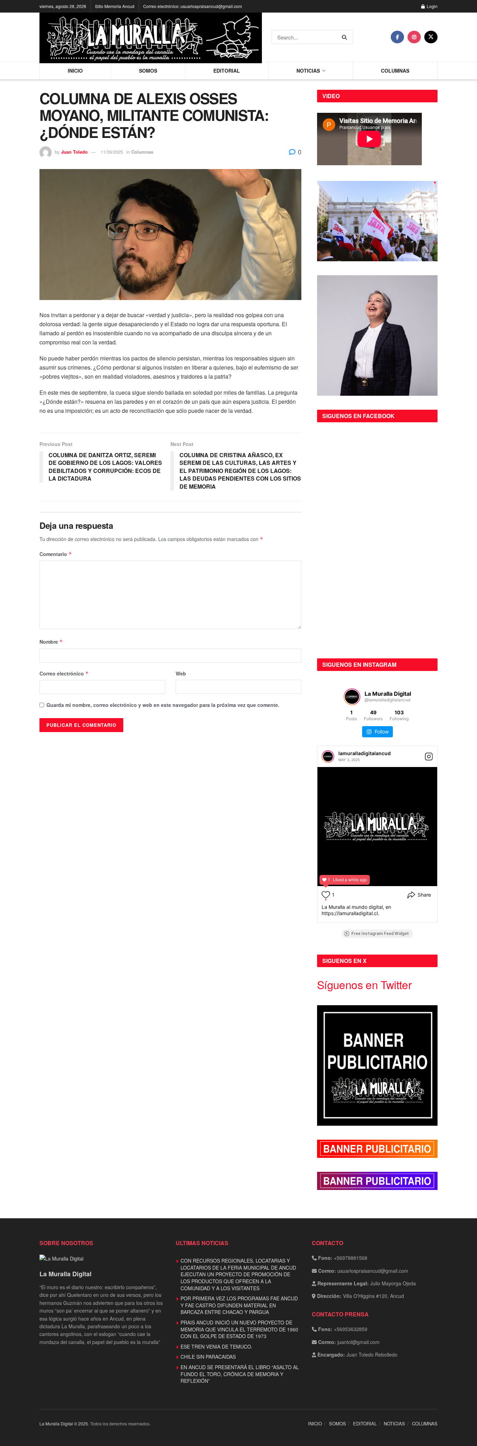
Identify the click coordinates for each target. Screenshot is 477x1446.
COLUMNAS (395, 70)
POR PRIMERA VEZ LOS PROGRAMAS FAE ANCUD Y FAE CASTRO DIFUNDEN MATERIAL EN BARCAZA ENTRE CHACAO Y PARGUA (239, 1305)
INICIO (75, 70)
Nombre (51, 641)
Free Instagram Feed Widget (380, 933)
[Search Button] (345, 37)
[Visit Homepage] (150, 37)
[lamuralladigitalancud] (328, 756)
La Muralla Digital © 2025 (63, 1423)
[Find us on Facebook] (397, 37)
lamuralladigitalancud (364, 753)
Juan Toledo (74, 151)
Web (181, 673)
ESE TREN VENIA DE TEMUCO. (216, 1346)
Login (432, 6)
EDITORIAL (226, 70)
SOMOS (148, 70)
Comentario (55, 553)
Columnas (142, 151)
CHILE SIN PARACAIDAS (208, 1356)
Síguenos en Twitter (364, 984)
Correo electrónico (64, 673)
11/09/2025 (112, 151)
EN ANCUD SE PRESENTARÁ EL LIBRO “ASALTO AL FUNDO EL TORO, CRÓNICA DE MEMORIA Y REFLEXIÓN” (240, 1374)
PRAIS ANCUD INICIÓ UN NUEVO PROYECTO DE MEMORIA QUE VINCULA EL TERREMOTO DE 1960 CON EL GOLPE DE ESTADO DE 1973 (239, 1329)
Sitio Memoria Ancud (114, 6)
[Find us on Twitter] (431, 37)
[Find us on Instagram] (414, 37)
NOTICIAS (308, 70)
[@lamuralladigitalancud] (352, 697)
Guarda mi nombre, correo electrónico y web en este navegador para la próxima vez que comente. (162, 704)
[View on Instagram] (429, 756)
